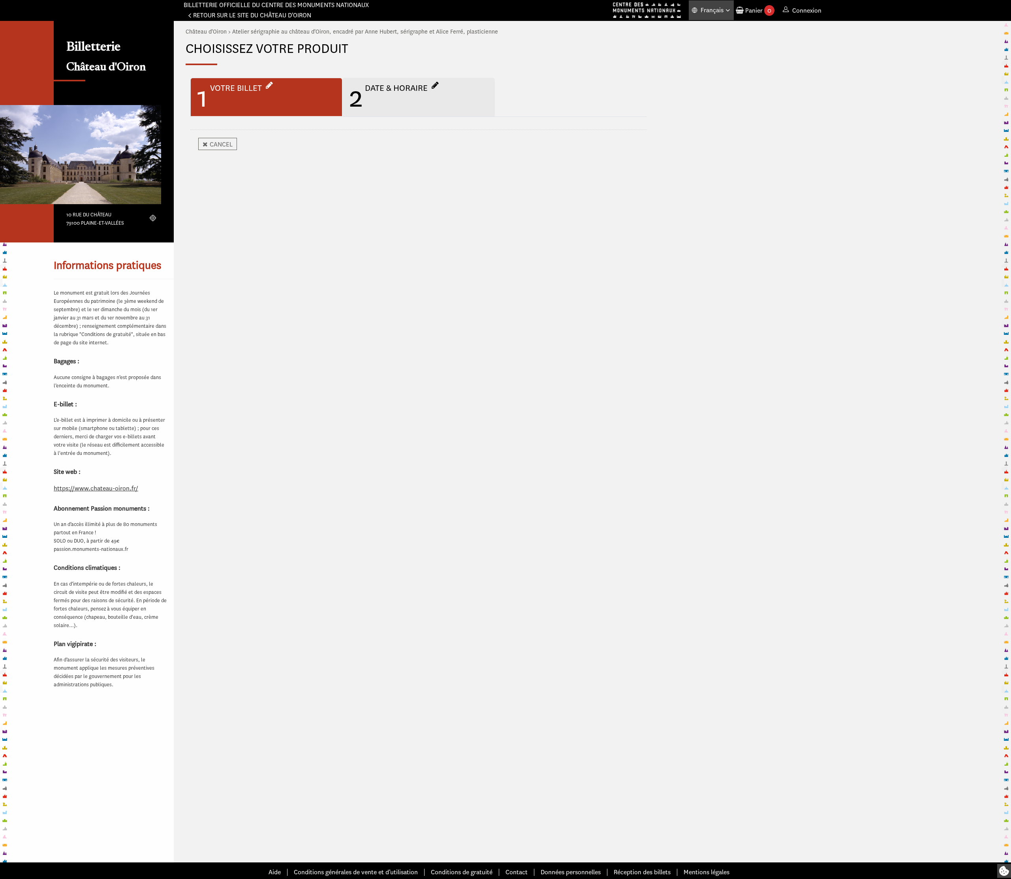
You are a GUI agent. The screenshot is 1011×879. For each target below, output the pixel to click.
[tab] (266, 97)
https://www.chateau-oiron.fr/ (96, 488)
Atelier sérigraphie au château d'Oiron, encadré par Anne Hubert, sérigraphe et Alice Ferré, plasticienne (365, 32)
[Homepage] (646, 10)
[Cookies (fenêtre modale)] (1004, 871)
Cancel (221, 144)
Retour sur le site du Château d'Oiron (252, 15)
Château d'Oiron (206, 32)
